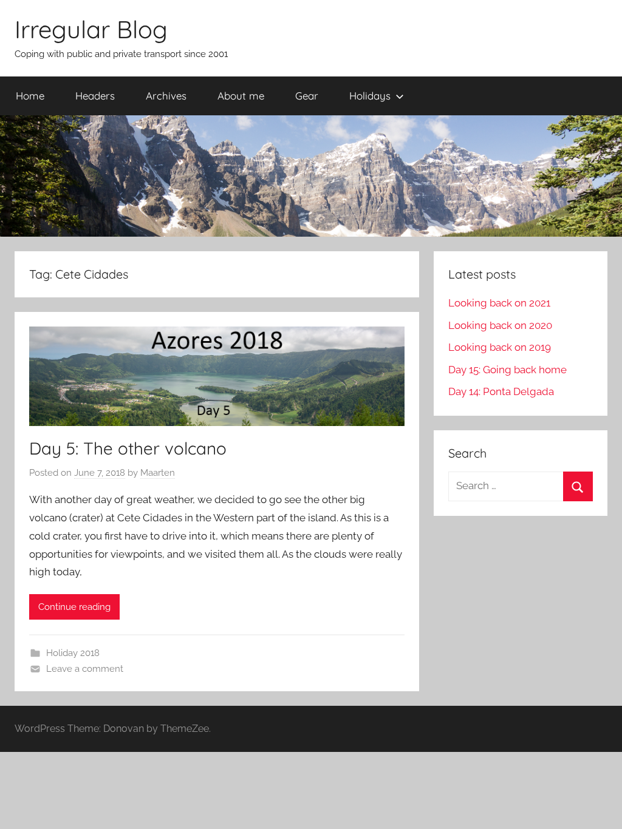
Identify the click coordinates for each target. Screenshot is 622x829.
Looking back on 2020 (500, 325)
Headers (95, 95)
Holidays (370, 95)
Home (30, 95)
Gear (306, 95)
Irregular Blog (91, 29)
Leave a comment (84, 668)
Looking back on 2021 (499, 303)
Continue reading (74, 606)
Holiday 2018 (73, 653)
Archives (166, 95)
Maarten (157, 472)
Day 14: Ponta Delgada (501, 391)
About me (240, 95)
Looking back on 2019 (499, 347)
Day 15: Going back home (507, 370)
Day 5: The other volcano (128, 448)
